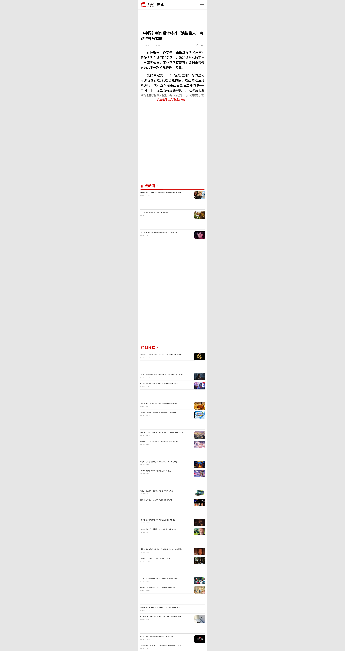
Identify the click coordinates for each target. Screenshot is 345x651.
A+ (197, 45)
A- (202, 45)
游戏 (160, 4)
